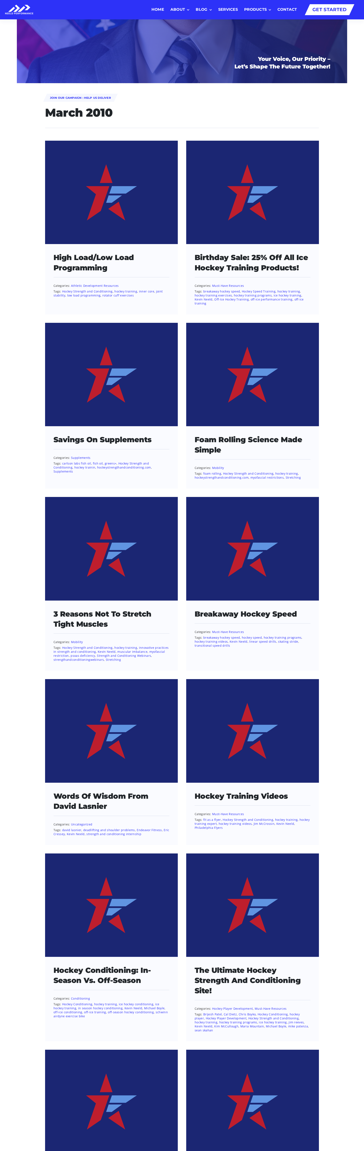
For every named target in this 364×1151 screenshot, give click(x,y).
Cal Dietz (230, 1014)
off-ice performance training (272, 299)
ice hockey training (287, 295)
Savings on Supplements (103, 439)
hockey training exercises (213, 295)
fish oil (98, 463)
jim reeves (296, 1022)
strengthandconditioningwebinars (79, 660)
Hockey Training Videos (241, 796)
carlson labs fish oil (76, 463)
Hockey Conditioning (77, 1004)
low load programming (84, 295)
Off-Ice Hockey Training (231, 299)
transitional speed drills (212, 646)
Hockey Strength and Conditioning (87, 291)
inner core (146, 291)
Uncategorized (81, 824)
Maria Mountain (252, 1026)
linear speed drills (262, 642)
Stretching (293, 477)
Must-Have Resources (228, 286)
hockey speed (252, 638)
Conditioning (80, 998)
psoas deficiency (83, 656)
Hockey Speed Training (259, 291)
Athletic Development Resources (95, 286)
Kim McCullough (226, 1026)
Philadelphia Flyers (209, 828)
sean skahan (204, 1030)
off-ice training (95, 1012)
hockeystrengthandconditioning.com (124, 467)
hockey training (125, 291)
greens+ (110, 463)
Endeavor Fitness (149, 830)
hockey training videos (211, 642)
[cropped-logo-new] (19, 7)
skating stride (288, 642)
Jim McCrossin (264, 824)
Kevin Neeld (204, 299)
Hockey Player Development (232, 1009)
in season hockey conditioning (100, 1008)
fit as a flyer (212, 820)
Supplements (81, 458)
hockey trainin (84, 467)
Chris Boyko (247, 1014)
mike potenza (298, 1026)
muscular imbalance (132, 652)
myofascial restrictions (267, 477)
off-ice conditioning (68, 1012)
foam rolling (212, 473)
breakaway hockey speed (221, 291)
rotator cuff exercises (118, 295)
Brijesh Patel (212, 1014)
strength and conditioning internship (113, 834)
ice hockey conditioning (136, 1004)
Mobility (218, 468)
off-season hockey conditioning (131, 1012)
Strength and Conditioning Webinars (124, 656)
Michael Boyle (154, 1008)
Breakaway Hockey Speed (246, 614)
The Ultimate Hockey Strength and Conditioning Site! (248, 980)
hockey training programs (253, 295)
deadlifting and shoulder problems (109, 830)
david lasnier (71, 830)
